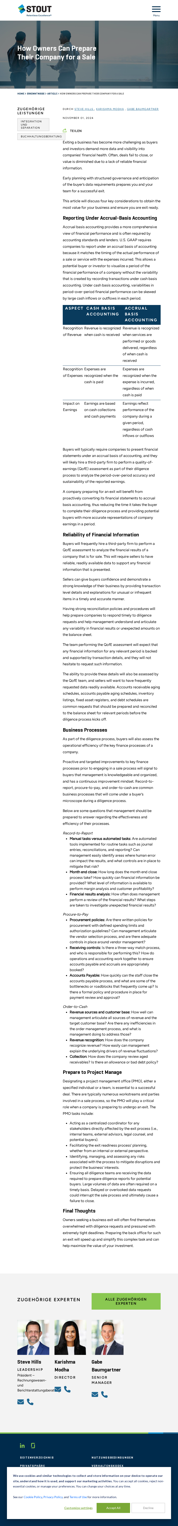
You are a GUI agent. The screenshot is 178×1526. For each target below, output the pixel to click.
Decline (148, 1508)
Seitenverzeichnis (37, 1457)
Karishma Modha (110, 109)
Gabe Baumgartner (143, 109)
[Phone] (31, 1401)
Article (52, 94)
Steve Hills (84, 109)
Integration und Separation (31, 124)
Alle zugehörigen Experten (126, 1301)
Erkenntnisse (36, 94)
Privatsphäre (32, 1465)
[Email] (21, 1401)
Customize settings (78, 1508)
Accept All (113, 1508)
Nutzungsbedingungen (113, 1457)
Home (21, 94)
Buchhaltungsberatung (41, 136)
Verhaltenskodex (108, 1465)
